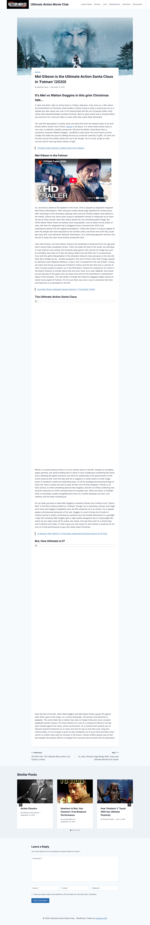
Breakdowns (114, 4)
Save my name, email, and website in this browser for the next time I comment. (65, 894)
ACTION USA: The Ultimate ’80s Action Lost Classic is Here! (50, 756)
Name (35, 888)
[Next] (129, 804)
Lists (105, 4)
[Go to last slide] (20, 804)
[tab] (70, 830)
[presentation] (35, 791)
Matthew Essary (43, 87)
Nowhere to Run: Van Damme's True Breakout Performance (73, 811)
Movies (97, 4)
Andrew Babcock (69, 819)
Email (65, 888)
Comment (37, 858)
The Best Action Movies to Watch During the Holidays (60, 148)
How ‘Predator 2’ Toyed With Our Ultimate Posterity (113, 811)
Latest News (86, 4)
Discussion (137, 4)
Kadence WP (101, 918)
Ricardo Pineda (108, 819)
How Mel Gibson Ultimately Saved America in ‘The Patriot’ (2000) (66, 289)
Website (95, 888)
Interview (126, 4)
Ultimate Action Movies (31, 813)
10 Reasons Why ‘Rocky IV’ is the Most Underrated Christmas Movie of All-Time (72, 534)
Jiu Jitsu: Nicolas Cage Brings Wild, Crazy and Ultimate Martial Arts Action (98, 756)
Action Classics (29, 808)
